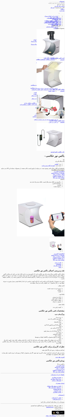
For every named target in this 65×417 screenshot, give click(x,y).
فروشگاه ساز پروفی (51, 415)
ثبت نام (52, 7)
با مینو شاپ (61, 395)
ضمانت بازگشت (58, 176)
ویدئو (60, 267)
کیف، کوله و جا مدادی (49, 89)
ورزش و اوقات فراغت (52, 26)
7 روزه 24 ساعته (57, 173)
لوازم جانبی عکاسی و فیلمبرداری (28, 104)
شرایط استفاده (57, 389)
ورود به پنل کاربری (59, 6)
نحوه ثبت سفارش (56, 377)
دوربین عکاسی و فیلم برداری (31, 103)
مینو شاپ (61, 1)
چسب (53, 91)
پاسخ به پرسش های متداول (54, 386)
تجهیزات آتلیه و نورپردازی (48, 165)
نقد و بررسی (58, 262)
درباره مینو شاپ (57, 399)
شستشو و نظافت (50, 59)
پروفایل (62, 9)
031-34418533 (50, 407)
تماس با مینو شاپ (56, 397)
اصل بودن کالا (58, 177)
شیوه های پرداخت (56, 380)
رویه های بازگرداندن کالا (55, 387)
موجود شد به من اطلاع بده (58, 170)
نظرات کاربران (57, 265)
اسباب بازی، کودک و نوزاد (51, 16)
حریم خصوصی (57, 390)
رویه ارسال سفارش (56, 379)
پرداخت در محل (58, 174)
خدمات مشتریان (60, 383)
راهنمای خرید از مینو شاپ (57, 374)
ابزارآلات (56, 122)
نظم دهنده (46, 58)
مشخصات (58, 264)
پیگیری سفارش (57, 392)
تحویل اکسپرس (59, 171)
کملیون (56, 164)
